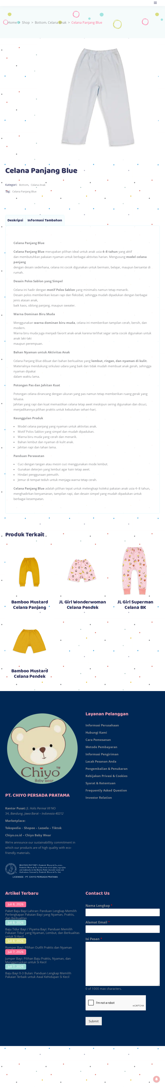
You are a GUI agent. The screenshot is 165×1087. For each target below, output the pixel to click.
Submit (94, 1021)
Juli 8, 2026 (16, 904)
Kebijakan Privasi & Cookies (106, 776)
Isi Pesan (94, 939)
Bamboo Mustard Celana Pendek (29, 673)
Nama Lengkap (99, 906)
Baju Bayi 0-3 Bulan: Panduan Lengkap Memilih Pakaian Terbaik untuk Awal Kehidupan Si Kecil (38, 975)
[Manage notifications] (156, 1079)
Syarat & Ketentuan (101, 783)
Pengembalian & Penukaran (107, 769)
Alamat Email (98, 922)
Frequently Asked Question (106, 790)
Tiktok (57, 828)
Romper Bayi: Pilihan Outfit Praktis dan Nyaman (38, 947)
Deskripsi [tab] (15, 220)
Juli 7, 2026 (16, 952)
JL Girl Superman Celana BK (135, 605)
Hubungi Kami (96, 732)
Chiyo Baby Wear (38, 835)
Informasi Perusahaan (102, 725)
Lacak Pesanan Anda (101, 761)
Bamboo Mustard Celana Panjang (29, 605)
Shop (26, 22)
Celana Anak (57, 22)
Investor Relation (99, 798)
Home (12, 22)
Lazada (43, 828)
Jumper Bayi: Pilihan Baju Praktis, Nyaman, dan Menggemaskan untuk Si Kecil (38, 960)
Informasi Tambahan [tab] (45, 220)
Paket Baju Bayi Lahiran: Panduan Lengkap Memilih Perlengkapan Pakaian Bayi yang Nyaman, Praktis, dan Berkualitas (41, 914)
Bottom (40, 22)
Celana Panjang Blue (24, 191)
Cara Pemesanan (98, 740)
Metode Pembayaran (101, 747)
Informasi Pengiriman (102, 754)
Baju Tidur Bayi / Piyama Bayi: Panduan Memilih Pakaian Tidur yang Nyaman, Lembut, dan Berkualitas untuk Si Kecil (42, 932)
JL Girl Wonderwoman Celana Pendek (82, 605)
